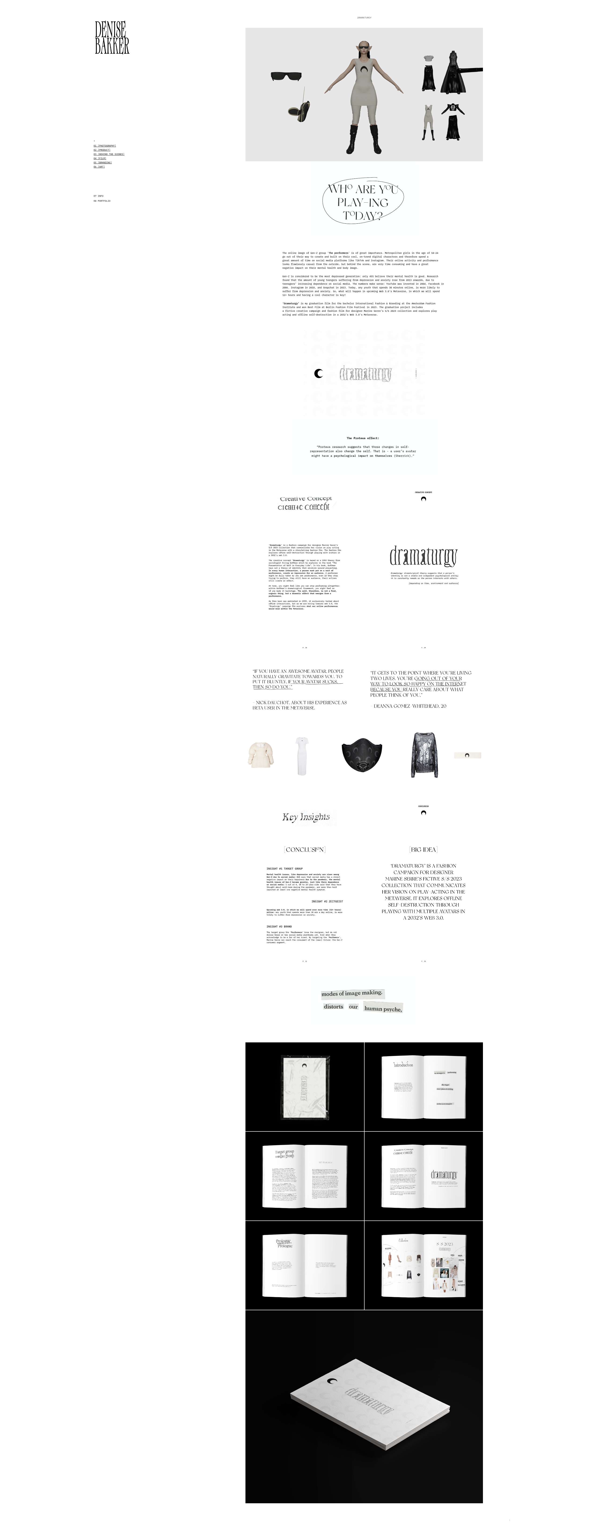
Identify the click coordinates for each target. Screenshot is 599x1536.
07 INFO (98, 195)
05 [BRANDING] (103, 162)
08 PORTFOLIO (102, 200)
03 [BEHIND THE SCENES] (109, 154)
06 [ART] (99, 166)
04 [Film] (100, 158)
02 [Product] (102, 149)
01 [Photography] (105, 145)
